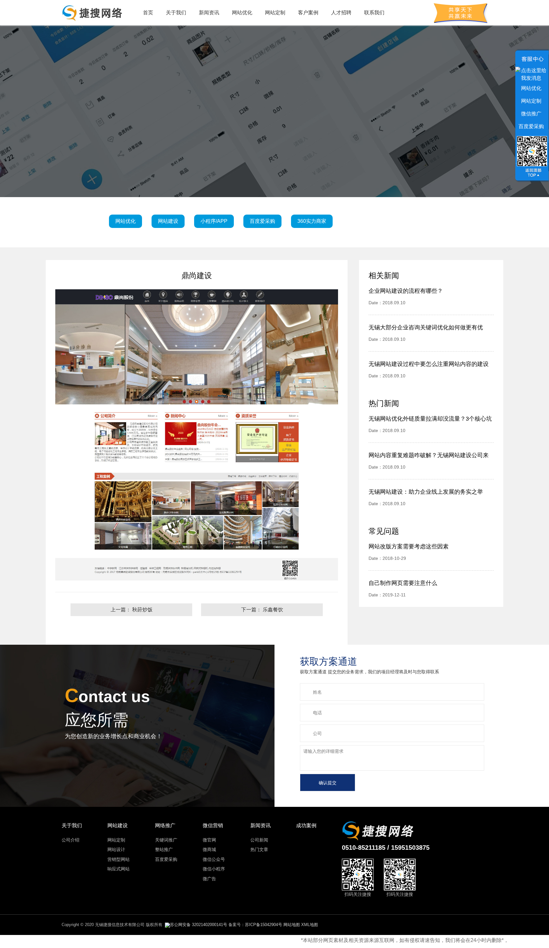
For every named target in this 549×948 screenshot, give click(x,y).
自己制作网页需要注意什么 (403, 583)
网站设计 (116, 849)
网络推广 (165, 825)
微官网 (209, 839)
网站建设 (117, 825)
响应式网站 (118, 868)
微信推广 (531, 113)
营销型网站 (118, 859)
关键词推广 (166, 839)
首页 (148, 12)
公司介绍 (70, 839)
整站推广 (164, 849)
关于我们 (176, 12)
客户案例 (308, 12)
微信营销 (213, 825)
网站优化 (242, 12)
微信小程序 (214, 868)
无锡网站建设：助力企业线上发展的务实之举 (426, 492)
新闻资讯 (209, 12)
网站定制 (275, 12)
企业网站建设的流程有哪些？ (406, 291)
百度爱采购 (166, 859)
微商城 (209, 849)
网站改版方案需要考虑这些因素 (409, 546)
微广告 (209, 878)
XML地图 (309, 924)
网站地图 (291, 924)
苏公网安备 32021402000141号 (198, 924)
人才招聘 (341, 12)
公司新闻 (259, 839)
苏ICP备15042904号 (263, 924)
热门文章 (259, 849)
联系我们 (374, 12)
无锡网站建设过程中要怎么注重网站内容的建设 (429, 364)
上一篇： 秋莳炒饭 (131, 609)
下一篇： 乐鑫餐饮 (262, 609)
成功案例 (306, 825)
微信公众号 (214, 859)
